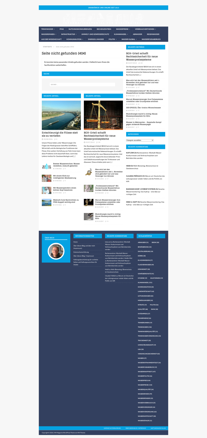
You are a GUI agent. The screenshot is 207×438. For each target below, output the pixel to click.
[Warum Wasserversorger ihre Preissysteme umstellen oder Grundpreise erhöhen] (88, 202)
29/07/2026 (58, 192)
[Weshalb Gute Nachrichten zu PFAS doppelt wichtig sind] (46, 202)
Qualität (143, 309)
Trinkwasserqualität (148, 331)
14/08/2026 (58, 168)
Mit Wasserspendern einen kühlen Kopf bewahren (64, 188)
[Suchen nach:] (82, 84)
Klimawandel (120, 34)
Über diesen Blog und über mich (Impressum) (84, 247)
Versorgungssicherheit (149, 354)
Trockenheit (144, 340)
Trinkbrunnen (145, 323)
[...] (74, 156)
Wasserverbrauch (146, 403)
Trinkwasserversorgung (149, 336)
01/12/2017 (100, 221)
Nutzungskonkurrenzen (80, 29)
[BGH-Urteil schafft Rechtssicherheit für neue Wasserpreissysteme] (103, 115)
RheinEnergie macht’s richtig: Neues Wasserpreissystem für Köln (108, 216)
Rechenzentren (104, 29)
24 (99, 142)
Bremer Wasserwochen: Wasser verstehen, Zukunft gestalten (66, 164)
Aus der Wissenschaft (51, 39)
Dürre (142, 256)
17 (107, 178)
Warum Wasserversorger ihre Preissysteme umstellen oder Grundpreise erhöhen (107, 202)
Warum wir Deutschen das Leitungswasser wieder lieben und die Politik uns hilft (145, 178)
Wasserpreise (122, 29)
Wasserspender (145, 398)
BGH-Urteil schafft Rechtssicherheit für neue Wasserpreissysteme (99, 136)
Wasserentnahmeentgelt (149, 363)
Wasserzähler (145, 420)
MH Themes (81, 433)
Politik (112, 39)
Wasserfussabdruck (151, 39)
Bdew (155, 242)
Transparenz (144, 318)
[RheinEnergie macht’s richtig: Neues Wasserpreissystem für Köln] (88, 216)
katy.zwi (108, 242)
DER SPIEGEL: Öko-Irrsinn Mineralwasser (143, 107)
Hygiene (142, 278)
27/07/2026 (58, 205)
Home (75, 242)
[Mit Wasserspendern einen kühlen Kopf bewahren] (46, 190)
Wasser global (128, 39)
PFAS (62, 29)
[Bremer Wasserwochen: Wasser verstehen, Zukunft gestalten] (46, 166)
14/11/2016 (100, 178)
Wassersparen (48, 34)
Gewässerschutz (146, 274)
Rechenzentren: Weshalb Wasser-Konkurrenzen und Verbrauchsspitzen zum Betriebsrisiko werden (144, 155)
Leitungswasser (145, 296)
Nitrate (142, 305)
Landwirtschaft (146, 291)
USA (141, 349)
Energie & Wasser (96, 39)
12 (107, 193)
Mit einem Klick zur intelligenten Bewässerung (64, 176)
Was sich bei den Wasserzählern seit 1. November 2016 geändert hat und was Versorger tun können (109, 172)
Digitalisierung (145, 251)
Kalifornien (156, 278)
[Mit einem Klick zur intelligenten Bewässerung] (46, 178)
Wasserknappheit (147, 372)
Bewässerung (145, 247)
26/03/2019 (100, 207)
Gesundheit (144, 269)
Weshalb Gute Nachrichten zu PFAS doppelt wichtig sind (66, 201)
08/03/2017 (131, 127)
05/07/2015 (90, 142)
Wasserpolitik (145, 376)
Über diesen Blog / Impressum (83, 256)
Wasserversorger (146, 407)
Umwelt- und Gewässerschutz (95, 34)
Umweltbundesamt (147, 345)
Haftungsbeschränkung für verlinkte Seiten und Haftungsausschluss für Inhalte (85, 262)
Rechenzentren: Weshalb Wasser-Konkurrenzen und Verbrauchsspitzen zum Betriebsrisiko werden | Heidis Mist (118, 255)
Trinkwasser (47, 29)
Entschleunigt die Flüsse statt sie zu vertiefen (60, 134)
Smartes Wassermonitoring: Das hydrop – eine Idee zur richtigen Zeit (145, 191)
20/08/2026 (48, 139)
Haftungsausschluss (158, 428)
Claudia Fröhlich (110, 276)
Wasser (142, 358)
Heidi (107, 269)
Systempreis (144, 314)
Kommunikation (73, 39)
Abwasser (137, 34)
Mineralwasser (145, 300)
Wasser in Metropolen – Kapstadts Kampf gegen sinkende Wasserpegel (143, 123)
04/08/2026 (58, 180)
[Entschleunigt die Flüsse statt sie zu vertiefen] (61, 115)
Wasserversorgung (147, 412)
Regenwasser (153, 34)
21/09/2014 (131, 110)
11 (107, 207)
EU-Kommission (145, 260)
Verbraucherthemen (144, 29)
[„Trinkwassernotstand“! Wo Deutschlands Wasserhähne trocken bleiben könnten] (88, 188)
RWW (154, 309)
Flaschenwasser (146, 265)
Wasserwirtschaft (147, 416)
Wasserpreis (144, 380)
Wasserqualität (146, 389)
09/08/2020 (100, 193)
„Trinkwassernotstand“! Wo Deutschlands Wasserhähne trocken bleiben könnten (107, 188)
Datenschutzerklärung (81, 252)
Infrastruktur (68, 34)
